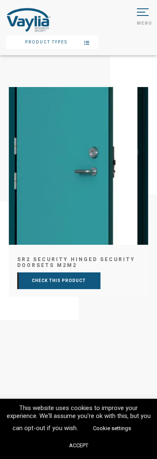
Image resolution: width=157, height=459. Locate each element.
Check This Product (59, 280)
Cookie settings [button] (112, 428)
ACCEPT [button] (78, 445)
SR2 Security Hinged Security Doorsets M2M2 (76, 262)
